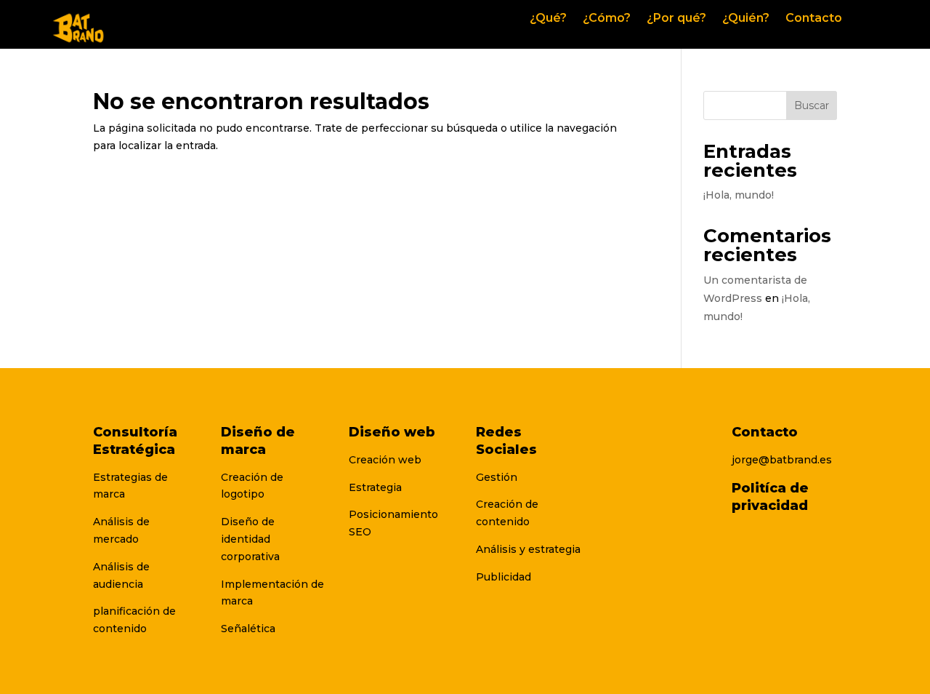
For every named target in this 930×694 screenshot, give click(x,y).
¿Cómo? (607, 19)
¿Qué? (548, 19)
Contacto (813, 19)
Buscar (811, 105)
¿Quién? (745, 19)
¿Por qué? (676, 19)
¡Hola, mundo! (738, 195)
